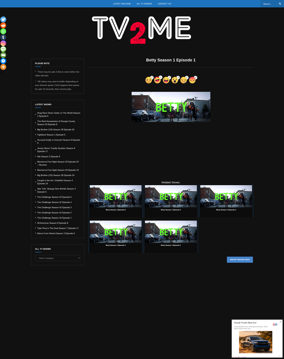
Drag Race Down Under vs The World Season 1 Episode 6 (58, 114)
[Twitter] (3, 19)
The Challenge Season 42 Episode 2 (54, 212)
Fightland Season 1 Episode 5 (51, 135)
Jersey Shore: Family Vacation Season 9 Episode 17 (56, 150)
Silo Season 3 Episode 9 (48, 156)
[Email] (3, 55)
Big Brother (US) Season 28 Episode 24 (55, 175)
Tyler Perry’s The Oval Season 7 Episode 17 (58, 228)
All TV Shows (144, 4)
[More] (3, 67)
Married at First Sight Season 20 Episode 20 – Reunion (58, 163)
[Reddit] (3, 25)
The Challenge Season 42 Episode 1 (54, 218)
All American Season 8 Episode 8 (52, 223)
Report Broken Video (240, 259)
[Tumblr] (3, 37)
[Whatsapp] (3, 31)
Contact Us (164, 4)
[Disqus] (171, 309)
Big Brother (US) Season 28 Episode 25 (55, 129)
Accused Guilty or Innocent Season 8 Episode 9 (58, 141)
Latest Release (122, 4)
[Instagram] (3, 43)
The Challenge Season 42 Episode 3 (54, 207)
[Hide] (1, 73)
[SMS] (3, 49)
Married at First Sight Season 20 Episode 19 (58, 170)
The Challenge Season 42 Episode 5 (54, 197)
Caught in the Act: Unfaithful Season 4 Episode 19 (55, 182)
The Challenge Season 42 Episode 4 (54, 202)
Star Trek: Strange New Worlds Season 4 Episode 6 (56, 190)
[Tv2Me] (142, 30)
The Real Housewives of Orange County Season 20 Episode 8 (56, 123)
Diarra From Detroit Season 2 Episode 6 (56, 233)
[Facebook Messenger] (3, 61)
